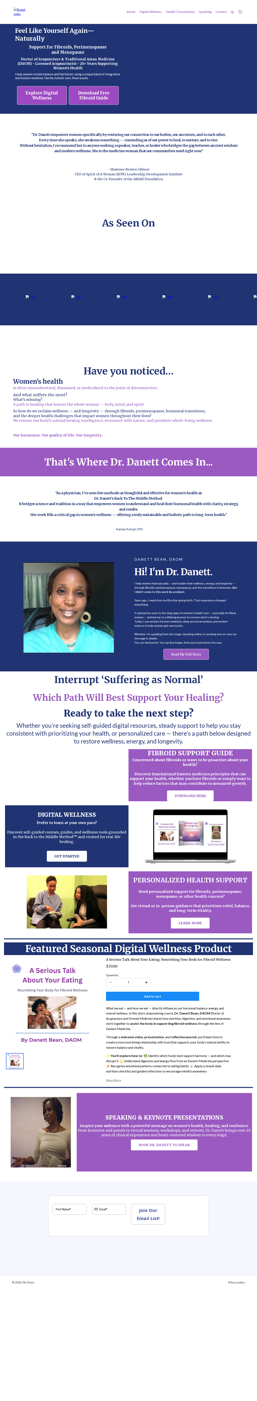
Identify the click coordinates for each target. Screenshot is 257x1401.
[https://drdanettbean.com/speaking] (41, 1132)
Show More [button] (113, 1080)
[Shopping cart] (240, 12)
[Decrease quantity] (110, 982)
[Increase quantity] (146, 982)
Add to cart (152, 996)
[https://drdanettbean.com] (22, 12)
